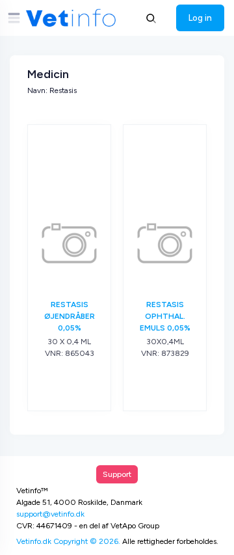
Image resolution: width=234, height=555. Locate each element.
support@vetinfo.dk (50, 514)
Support (117, 474)
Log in (200, 17)
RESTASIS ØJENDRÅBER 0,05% (69, 316)
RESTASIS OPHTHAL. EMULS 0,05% (165, 316)
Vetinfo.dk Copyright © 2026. (68, 541)
